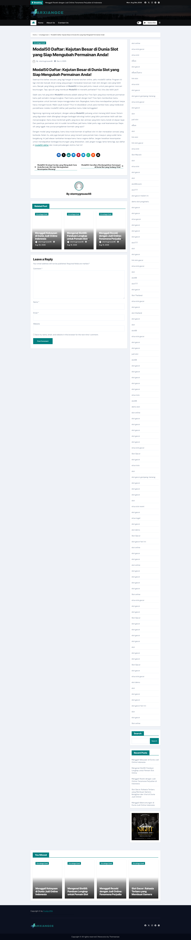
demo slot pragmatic (140, 201)
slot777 (135, 190)
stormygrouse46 (46, 61)
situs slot (135, 55)
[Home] (33, 22)
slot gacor (136, 67)
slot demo (136, 530)
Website (36, 324)
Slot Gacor (136, 454)
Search (138, 733)
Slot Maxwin (136, 155)
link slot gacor (137, 143)
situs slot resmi (138, 506)
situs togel (136, 518)
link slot (135, 78)
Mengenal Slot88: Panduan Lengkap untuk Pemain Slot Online (77, 237)
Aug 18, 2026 (72, 245)
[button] (159, 23)
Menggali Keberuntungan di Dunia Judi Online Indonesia (143, 804)
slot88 (134, 278)
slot (133, 113)
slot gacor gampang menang (143, 96)
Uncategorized (39, 43)
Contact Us (63, 23)
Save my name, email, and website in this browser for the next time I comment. (66, 335)
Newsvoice (102, 937)
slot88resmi (137, 184)
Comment (37, 268)
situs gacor (136, 219)
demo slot (136, 407)
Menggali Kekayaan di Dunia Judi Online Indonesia (46, 236)
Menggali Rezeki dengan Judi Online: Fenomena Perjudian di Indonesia (110, 237)
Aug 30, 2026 (40, 245)
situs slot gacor (138, 49)
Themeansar (114, 937)
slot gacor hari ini (139, 541)
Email (36, 313)
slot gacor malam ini (140, 196)
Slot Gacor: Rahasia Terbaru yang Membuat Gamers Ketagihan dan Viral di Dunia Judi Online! (143, 793)
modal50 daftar (42, 145)
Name (36, 302)
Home (40, 23)
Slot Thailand (137, 295)
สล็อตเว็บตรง (137, 72)
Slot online (136, 594)
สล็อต (134, 61)
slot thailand (137, 313)
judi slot (135, 119)
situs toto (135, 395)
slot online (136, 43)
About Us (51, 23)
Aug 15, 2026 (104, 245)
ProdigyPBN (48, 911)
